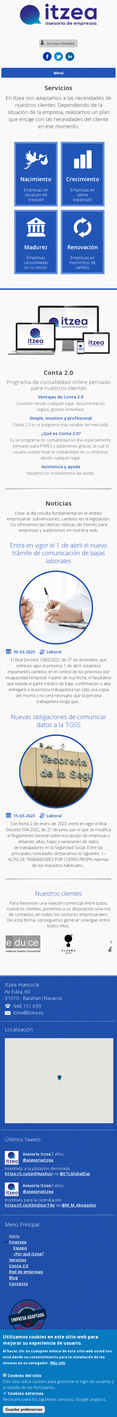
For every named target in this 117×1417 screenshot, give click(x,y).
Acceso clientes (61, 43)
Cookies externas (25, 1393)
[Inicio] (58, 25)
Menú (59, 73)
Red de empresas (26, 1271)
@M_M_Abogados (79, 1205)
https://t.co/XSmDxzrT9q (30, 1205)
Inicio (14, 1236)
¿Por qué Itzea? (28, 1253)
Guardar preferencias (23, 1409)
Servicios (17, 1259)
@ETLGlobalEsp (75, 1173)
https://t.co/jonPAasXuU (29, 1173)
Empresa (17, 1242)
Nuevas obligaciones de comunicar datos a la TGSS (58, 720)
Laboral (54, 651)
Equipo (20, 1248)
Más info (57, 1363)
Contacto (18, 1283)
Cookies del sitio (24, 1375)
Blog (13, 1277)
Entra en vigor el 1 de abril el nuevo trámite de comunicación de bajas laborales (58, 553)
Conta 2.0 (18, 1265)
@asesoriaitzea (38, 1160)
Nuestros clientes (58, 893)
